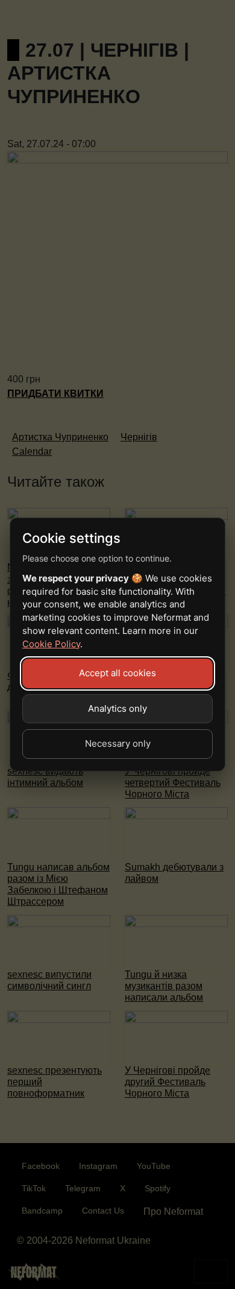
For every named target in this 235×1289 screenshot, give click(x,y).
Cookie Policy (51, 644)
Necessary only (118, 743)
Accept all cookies (117, 673)
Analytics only (117, 708)
